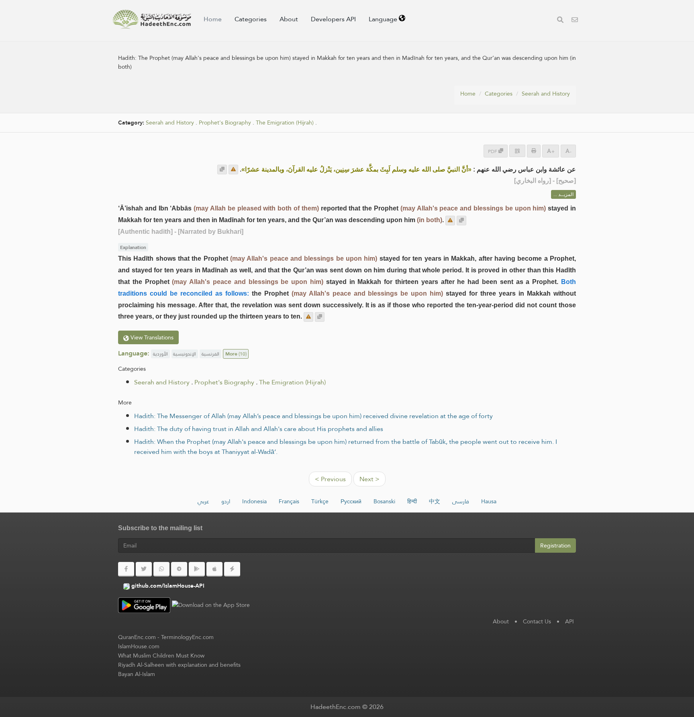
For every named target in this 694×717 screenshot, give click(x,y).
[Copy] (222, 169)
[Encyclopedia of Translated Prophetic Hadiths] (152, 19)
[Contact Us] (574, 20)
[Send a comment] (233, 169)
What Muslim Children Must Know (161, 655)
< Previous (330, 479)
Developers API (333, 19)
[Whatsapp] (161, 569)
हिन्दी (412, 501)
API (569, 621)
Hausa (488, 501)
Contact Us (537, 621)
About (289, 19)
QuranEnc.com (137, 637)
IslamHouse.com (138, 646)
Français (289, 501)
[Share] (517, 151)
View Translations (151, 337)
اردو (225, 501)
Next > (369, 479)
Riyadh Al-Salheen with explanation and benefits (179, 665)
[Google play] (197, 569)
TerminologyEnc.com (187, 637)
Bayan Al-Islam (136, 674)
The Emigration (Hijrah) (285, 123)
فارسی (460, 501)
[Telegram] (179, 569)
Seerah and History (546, 93)
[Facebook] (126, 569)
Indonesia (254, 501)
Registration (555, 545)
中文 (434, 501)
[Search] (560, 20)
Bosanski (384, 501)
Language (384, 19)
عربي (203, 501)
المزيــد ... (563, 194)
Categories (251, 19)
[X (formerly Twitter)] (144, 569)
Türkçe (320, 501)
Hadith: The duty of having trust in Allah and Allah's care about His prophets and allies (258, 429)
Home (213, 19)
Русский (351, 501)
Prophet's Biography (225, 123)
